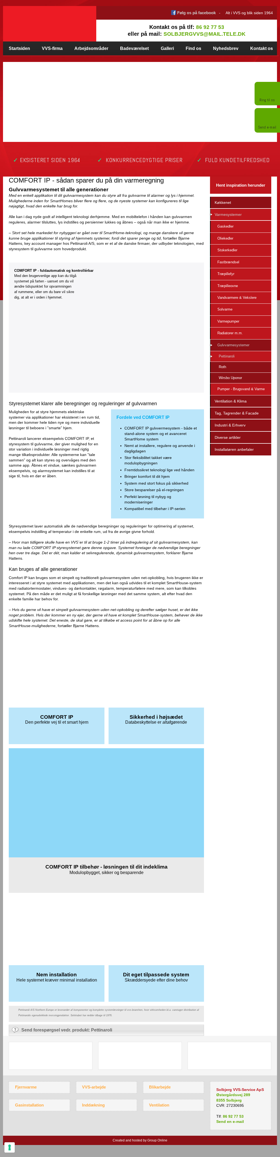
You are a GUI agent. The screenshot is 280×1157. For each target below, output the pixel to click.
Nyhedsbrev (225, 48)
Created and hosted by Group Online (140, 1140)
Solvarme (224, 309)
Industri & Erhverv (230, 425)
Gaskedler (225, 226)
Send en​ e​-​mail (230, 1121)
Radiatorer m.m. (230, 333)
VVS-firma (52, 48)
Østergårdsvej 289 (233, 1095)
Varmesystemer (228, 214)
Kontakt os (261, 48)
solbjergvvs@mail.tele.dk (205, 34)
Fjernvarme (26, 1087)
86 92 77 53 (210, 27)
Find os (193, 48)
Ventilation (159, 1105)
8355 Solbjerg (229, 1100)
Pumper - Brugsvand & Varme (241, 389)
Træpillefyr (225, 274)
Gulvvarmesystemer (233, 345)
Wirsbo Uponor (230, 378)
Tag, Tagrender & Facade (237, 413)
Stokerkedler (227, 250)
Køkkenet (223, 202)
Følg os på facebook (196, 12)
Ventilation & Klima (231, 401)
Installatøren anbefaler (234, 449)
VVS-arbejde (94, 1087)
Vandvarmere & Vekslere (236, 298)
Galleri (167, 48)
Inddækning (93, 1105)
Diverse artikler (228, 437)
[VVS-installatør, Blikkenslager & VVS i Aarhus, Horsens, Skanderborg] (49, 20)
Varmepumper (228, 321)
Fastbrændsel (228, 262)
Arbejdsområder (91, 48)
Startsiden (19, 48)
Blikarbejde (160, 1087)
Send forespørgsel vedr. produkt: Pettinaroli (66, 1030)
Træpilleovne (227, 286)
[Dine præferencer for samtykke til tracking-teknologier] (9, 1147)
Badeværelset (134, 48)
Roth (222, 367)
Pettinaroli (227, 356)
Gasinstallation (29, 1105)
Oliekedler (225, 238)
